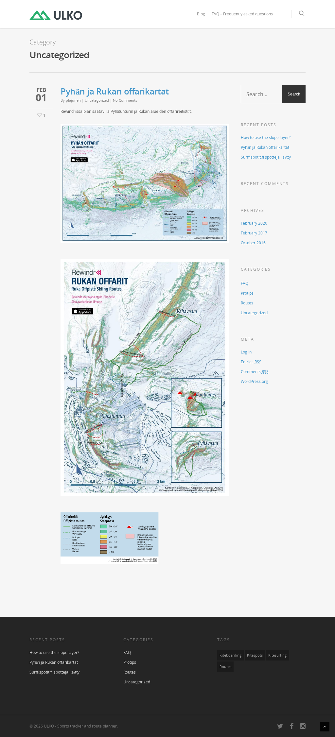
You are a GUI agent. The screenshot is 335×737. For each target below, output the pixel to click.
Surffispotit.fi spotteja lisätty (266, 157)
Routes (247, 303)
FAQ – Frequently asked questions (242, 14)
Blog (201, 14)
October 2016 (253, 243)
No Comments (125, 100)
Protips (247, 293)
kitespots (255, 655)
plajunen (73, 100)
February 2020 (254, 223)
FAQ (244, 283)
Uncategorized (97, 100)
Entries (251, 362)
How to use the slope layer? (266, 137)
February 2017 (254, 233)
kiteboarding (230, 655)
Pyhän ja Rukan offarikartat (115, 91)
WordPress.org (254, 381)
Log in (246, 352)
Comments (255, 371)
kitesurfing (277, 655)
